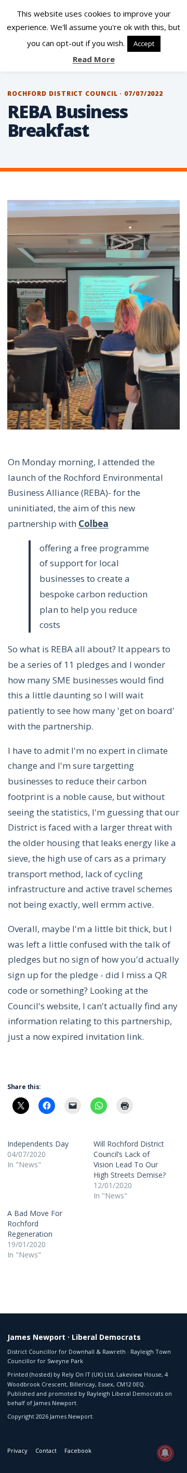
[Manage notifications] (165, 1453)
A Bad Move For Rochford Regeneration (34, 1223)
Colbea (93, 524)
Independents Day (38, 1144)
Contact (46, 1450)
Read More (94, 59)
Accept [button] (143, 43)
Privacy (17, 1450)
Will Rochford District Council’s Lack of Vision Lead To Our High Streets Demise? (130, 1159)
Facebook (77, 1450)
